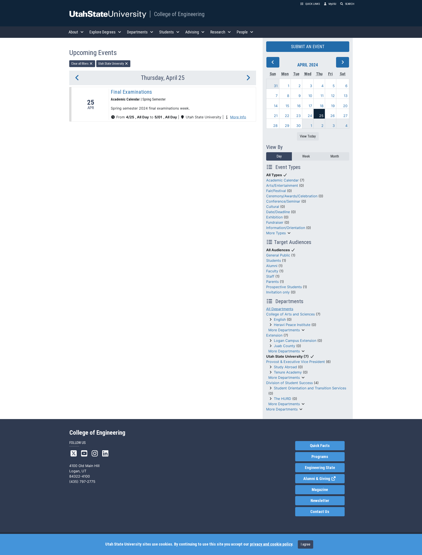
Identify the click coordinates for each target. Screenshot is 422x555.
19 (333, 106)
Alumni (271, 266)
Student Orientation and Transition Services (310, 388)
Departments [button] (137, 32)
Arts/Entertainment (282, 185)
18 (322, 106)
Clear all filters (80, 63)
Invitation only (278, 292)
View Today (308, 136)
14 (276, 106)
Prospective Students (284, 287)
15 (287, 106)
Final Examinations (131, 92)
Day (279, 156)
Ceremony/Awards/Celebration (291, 196)
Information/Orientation (285, 227)
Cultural (272, 206)
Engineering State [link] (320, 467)
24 (310, 116)
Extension (274, 335)
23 (298, 116)
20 (345, 106)
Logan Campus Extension (295, 340)
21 (276, 116)
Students (273, 260)
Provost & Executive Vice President (295, 361)
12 (333, 95)
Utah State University (111, 63)
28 (275, 125)
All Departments (279, 309)
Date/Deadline (278, 212)
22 (287, 116)
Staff (270, 276)
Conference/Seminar (283, 201)
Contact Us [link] (319, 511)
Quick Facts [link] (320, 445)
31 (276, 86)
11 (322, 95)
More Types (276, 233)
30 (298, 125)
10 (310, 95)
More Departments (284, 330)
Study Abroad (285, 367)
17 (310, 106)
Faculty (272, 271)
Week (306, 156)
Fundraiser (274, 222)
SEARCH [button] (349, 3)
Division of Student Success (289, 383)
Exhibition (274, 217)
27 (345, 116)
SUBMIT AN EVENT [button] (307, 46)
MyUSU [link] (332, 3)
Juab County (284, 346)
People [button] (242, 32)
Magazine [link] (320, 489)
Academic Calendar (282, 180)
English (280, 319)
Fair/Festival (276, 191)
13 (345, 95)
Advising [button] (192, 32)
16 (299, 106)
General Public (278, 255)
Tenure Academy (288, 372)
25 (321, 116)
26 (332, 116)
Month (334, 156)
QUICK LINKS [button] (312, 3)
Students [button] (166, 32)
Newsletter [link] (320, 500)
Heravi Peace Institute (292, 324)
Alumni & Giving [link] (323, 478)
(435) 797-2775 (82, 481)
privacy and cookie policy (271, 544)
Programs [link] (319, 456)
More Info (238, 117)
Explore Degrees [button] (102, 32)
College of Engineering (179, 14)
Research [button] (217, 32)
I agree (305, 544)
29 (287, 125)
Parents (272, 281)
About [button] (73, 32)
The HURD (282, 398)
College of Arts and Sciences (290, 314)
